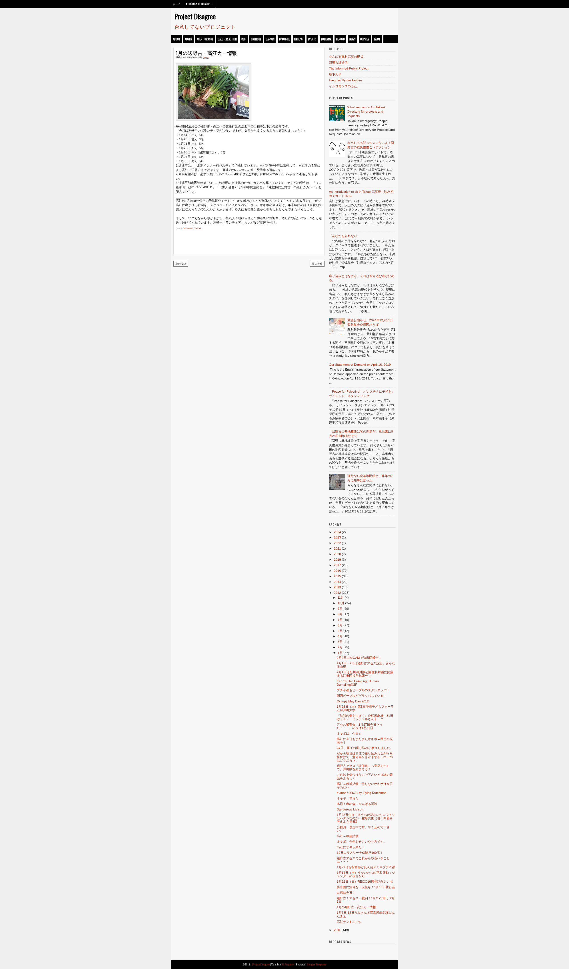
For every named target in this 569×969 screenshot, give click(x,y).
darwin (270, 39)
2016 (337, 570)
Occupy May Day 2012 (353, 701)
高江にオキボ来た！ (351, 847)
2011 (337, 930)
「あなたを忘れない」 (344, 236)
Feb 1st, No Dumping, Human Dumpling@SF (358, 682)
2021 (337, 548)
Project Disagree (195, 16)
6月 (340, 625)
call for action (227, 39)
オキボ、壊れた (348, 798)
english (298, 39)
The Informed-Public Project (348, 68)
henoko (340, 39)
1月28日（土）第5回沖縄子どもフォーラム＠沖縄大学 (365, 708)
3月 (340, 641)
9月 (340, 608)
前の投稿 (317, 263)
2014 (337, 582)
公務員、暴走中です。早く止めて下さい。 (363, 828)
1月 (340, 653)
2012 (337, 592)
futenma (326, 39)
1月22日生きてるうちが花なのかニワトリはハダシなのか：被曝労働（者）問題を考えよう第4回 (366, 818)
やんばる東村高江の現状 (346, 56)
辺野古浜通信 (338, 62)
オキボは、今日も (349, 733)
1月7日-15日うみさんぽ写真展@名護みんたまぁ (366, 914)
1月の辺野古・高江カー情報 (206, 52)
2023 (337, 537)
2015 (337, 576)
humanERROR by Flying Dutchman (362, 792)
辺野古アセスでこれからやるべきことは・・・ (363, 859)
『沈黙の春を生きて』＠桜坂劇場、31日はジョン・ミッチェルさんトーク (365, 717)
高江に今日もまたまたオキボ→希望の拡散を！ (365, 740)
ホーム (177, 4)
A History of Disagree (199, 4)
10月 (341, 603)
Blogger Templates (316, 964)
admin (188, 39)
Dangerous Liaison (350, 809)
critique (256, 39)
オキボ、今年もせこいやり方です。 (362, 841)
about (176, 39)
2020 (337, 554)
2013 (337, 587)
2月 (340, 647)
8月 (340, 614)
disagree (284, 39)
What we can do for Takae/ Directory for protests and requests (366, 111)
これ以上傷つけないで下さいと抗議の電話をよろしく (365, 776)
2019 (337, 559)
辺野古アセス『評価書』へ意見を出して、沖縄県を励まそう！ (363, 767)
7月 (340, 620)
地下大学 (335, 74)
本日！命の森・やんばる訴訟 (357, 804)
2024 (337, 532)
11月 (341, 597)
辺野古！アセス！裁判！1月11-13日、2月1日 (366, 899)
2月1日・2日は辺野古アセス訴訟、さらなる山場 (366, 664)
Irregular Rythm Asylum (345, 80)
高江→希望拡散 (348, 836)
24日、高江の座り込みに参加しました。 (365, 748)
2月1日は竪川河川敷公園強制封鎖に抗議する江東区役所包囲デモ (365, 673)
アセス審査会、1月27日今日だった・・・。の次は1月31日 (360, 726)
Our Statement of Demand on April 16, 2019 (360, 364)
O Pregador (288, 964)
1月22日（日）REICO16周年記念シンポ (365, 881)
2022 (337, 543)
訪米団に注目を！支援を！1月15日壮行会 (366, 887)
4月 (340, 636)
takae (377, 39)
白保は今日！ (346, 892)
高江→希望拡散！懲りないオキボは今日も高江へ (365, 785)
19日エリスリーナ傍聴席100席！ (360, 852)
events (312, 39)
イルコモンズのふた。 (344, 86)
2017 (337, 565)
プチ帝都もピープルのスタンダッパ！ (363, 690)
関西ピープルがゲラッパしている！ (362, 695)
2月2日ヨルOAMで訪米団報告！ (359, 657)
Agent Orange (205, 39)
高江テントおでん (349, 921)
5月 (340, 631)
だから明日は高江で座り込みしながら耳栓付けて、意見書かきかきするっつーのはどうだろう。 (365, 757)
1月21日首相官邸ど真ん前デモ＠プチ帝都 (366, 867)
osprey (364, 39)
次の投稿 (180, 263)
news (352, 39)
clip (243, 39)
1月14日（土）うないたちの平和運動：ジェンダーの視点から (366, 874)
